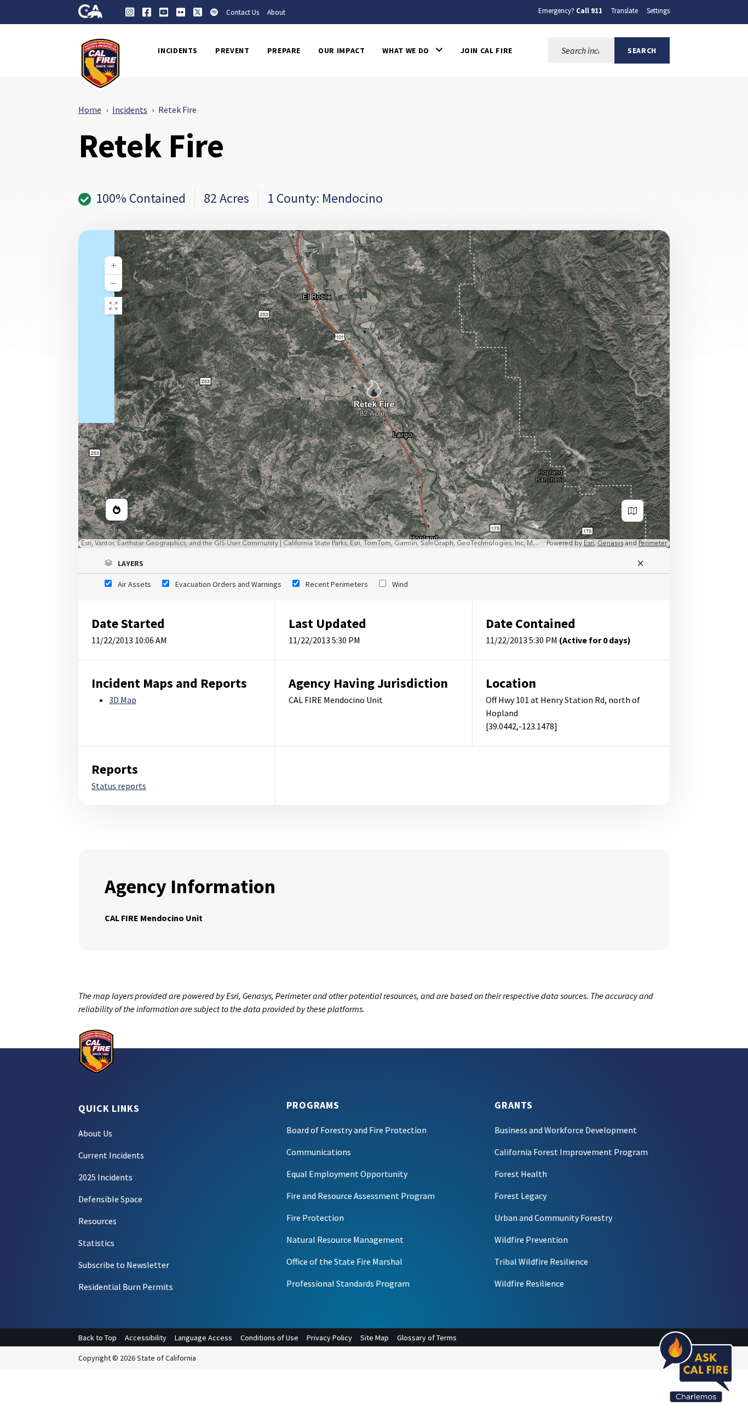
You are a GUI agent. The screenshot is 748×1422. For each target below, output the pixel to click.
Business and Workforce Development (565, 1129)
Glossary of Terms (427, 1338)
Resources (97, 1220)
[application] (374, 389)
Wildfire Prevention (531, 1239)
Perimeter (652, 543)
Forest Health (520, 1173)
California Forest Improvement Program (571, 1151)
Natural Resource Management (345, 1239)
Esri (589, 543)
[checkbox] (128, 584)
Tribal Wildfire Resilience (541, 1261)
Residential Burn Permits (125, 1286)
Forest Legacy (520, 1195)
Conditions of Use (269, 1338)
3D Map (122, 699)
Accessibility (145, 1338)
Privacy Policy (329, 1338)
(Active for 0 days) (595, 640)
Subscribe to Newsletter (123, 1264)
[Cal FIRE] (100, 62)
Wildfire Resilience (529, 1283)
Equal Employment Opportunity (346, 1173)
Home (89, 109)
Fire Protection (315, 1217)
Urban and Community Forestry (553, 1217)
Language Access (203, 1338)
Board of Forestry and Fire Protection (356, 1129)
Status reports (118, 785)
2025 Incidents (105, 1177)
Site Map (374, 1338)
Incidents (129, 109)
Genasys (610, 543)
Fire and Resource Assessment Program (360, 1195)
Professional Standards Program (348, 1283)
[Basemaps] (632, 511)
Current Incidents (111, 1155)
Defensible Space (110, 1198)
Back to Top (97, 1338)
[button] (412, 50)
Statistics (96, 1242)
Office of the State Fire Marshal (344, 1261)
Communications (318, 1151)
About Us (95, 1133)
